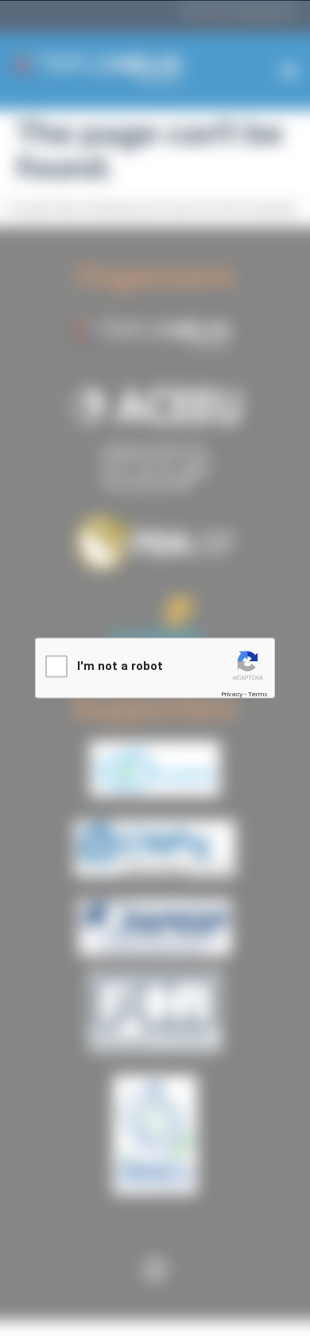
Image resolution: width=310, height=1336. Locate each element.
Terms (258, 694)
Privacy (231, 694)
